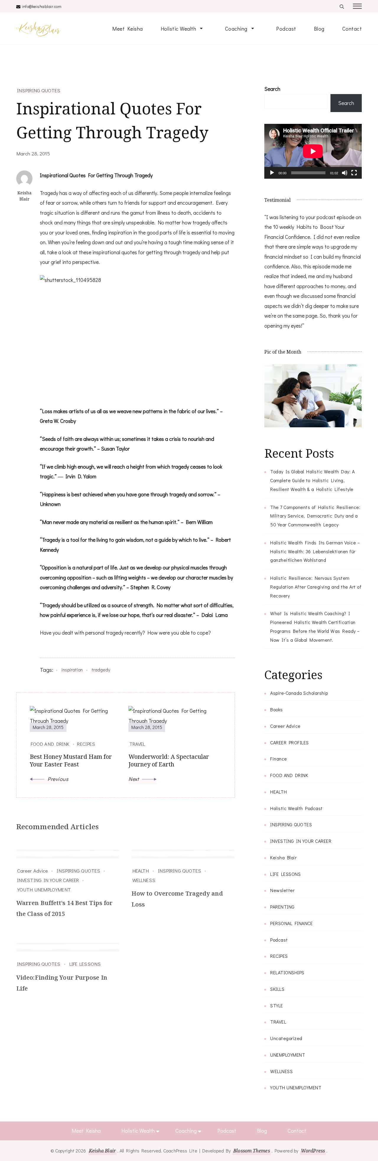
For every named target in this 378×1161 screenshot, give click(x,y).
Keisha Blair (283, 857)
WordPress (313, 1150)
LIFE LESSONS (85, 963)
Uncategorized (286, 1038)
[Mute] (345, 177)
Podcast (286, 28)
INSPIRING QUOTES (39, 90)
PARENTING (282, 907)
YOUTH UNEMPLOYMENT (44, 889)
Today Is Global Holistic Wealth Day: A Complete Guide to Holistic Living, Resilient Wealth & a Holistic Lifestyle (312, 480)
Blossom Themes (251, 1150)
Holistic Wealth (178, 28)
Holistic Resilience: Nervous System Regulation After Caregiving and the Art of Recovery (315, 587)
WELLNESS (143, 880)
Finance (278, 759)
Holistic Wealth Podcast (296, 808)
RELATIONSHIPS (287, 972)
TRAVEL (278, 1022)
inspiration (72, 669)
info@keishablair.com (41, 6)
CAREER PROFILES (289, 742)
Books (276, 709)
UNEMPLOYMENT (287, 1055)
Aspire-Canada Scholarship (299, 693)
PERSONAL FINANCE (291, 923)
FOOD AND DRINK (289, 775)
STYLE (276, 1005)
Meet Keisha (127, 28)
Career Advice (32, 870)
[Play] (272, 177)
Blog (319, 28)
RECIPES (279, 956)
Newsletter (282, 890)
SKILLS (277, 989)
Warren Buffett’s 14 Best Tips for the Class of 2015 (64, 908)
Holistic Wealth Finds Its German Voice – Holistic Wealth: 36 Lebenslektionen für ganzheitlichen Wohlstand (315, 551)
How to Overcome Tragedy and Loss (177, 898)
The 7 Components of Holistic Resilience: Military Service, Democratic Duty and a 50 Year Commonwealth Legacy (315, 516)
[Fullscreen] (354, 177)
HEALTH (140, 870)
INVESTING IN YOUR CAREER (48, 880)
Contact (352, 28)
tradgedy (101, 669)
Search (272, 88)
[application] (313, 151)
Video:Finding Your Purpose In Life (61, 982)
